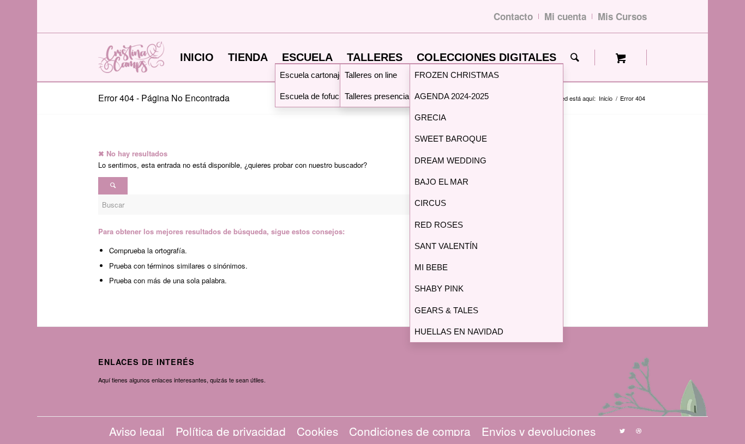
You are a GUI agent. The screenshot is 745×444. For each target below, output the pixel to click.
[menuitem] (197, 57)
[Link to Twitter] (622, 430)
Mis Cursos (622, 16)
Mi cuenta (565, 16)
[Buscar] (574, 57)
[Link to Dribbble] (638, 430)
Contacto (513, 16)
